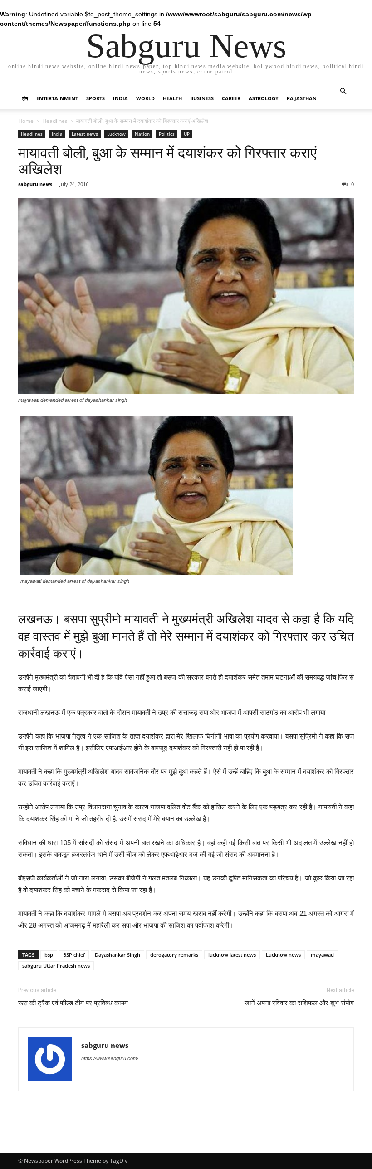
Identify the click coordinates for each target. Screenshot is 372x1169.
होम (25, 98)
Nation (142, 134)
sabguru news (35, 184)
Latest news (85, 134)
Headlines (55, 121)
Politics (167, 134)
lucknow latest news (232, 954)
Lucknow (116, 134)
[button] (343, 91)
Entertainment (57, 98)
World (145, 98)
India (120, 98)
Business (202, 98)
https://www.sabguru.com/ (109, 1058)
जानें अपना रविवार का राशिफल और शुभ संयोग (299, 1003)
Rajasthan (302, 98)
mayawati (322, 954)
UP (187, 134)
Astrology (264, 98)
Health (172, 98)
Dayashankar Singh (117, 954)
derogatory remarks (174, 954)
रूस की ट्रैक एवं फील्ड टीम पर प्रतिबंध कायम (73, 1003)
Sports (95, 98)
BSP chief (74, 954)
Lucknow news (283, 954)
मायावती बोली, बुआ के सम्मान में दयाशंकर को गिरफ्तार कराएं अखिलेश (167, 161)
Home (26, 121)
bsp (48, 954)
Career (231, 98)
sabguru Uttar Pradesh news (56, 965)
